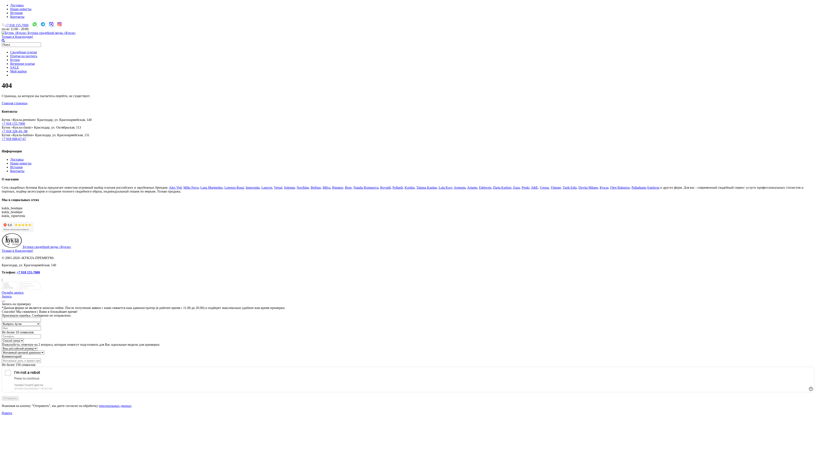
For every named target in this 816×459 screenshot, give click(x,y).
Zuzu (516, 187)
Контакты (17, 16)
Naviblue (303, 187)
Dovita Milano (588, 187)
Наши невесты (20, 9)
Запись (7, 296)
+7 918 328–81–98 (14, 131)
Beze (348, 187)
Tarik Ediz (570, 187)
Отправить (10, 398)
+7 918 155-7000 (16, 25)
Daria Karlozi (502, 187)
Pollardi (397, 187)
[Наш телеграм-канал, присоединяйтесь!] (43, 25)
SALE (14, 67)
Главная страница (14, 103)
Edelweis (485, 187)
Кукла (604, 187)
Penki (525, 187)
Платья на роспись (23, 56)
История (16, 13)
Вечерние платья (22, 63)
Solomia (289, 187)
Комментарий (12, 356)
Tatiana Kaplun (426, 187)
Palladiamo (639, 187)
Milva (326, 187)
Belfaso (316, 187)
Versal (278, 187)
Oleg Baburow (620, 187)
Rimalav (337, 187)
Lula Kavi (445, 187)
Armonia (460, 187)
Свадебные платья (23, 52)
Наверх (7, 413)
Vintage (556, 187)
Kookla (410, 187)
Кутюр (15, 60)
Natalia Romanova (365, 187)
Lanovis (266, 187)
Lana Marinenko (211, 187)
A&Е (534, 187)
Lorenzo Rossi (234, 187)
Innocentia (253, 187)
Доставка (17, 5)
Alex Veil (175, 187)
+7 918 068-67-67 (14, 139)
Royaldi (385, 187)
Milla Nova (191, 187)
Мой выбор (18, 71)
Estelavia (653, 187)
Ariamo (472, 187)
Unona (544, 187)
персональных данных (115, 406)
